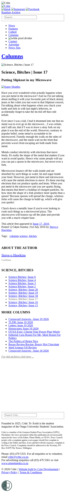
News (11, 25)
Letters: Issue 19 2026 (20, 325)
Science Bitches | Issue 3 (22, 283)
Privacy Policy (9, 472)
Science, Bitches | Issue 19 (23, 292)
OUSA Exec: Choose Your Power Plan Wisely (34, 331)
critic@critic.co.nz (18, 456)
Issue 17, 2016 (41, 223)
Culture (12, 31)
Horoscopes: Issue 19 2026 (23, 328)
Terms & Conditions (31, 472)
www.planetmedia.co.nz (14, 463)
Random (6, 12)
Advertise (13, 44)
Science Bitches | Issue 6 (22, 276)
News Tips (14, 47)
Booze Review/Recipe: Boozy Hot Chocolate (33, 344)
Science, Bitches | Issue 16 (23, 302)
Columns (13, 35)
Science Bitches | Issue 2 (22, 286)
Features (13, 28)
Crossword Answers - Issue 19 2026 (28, 319)
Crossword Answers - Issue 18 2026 (28, 350)
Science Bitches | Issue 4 (22, 280)
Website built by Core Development (38, 469)
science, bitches (28, 236)
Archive (15, 12)
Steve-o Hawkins (13, 255)
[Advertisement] (27, 383)
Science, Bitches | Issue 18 (23, 295)
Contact (12, 41)
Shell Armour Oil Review (22, 347)
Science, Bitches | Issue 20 (23, 289)
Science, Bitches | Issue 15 (23, 305)
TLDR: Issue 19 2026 (20, 322)
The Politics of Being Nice (23, 341)
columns (14, 236)
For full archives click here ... (17, 356)
